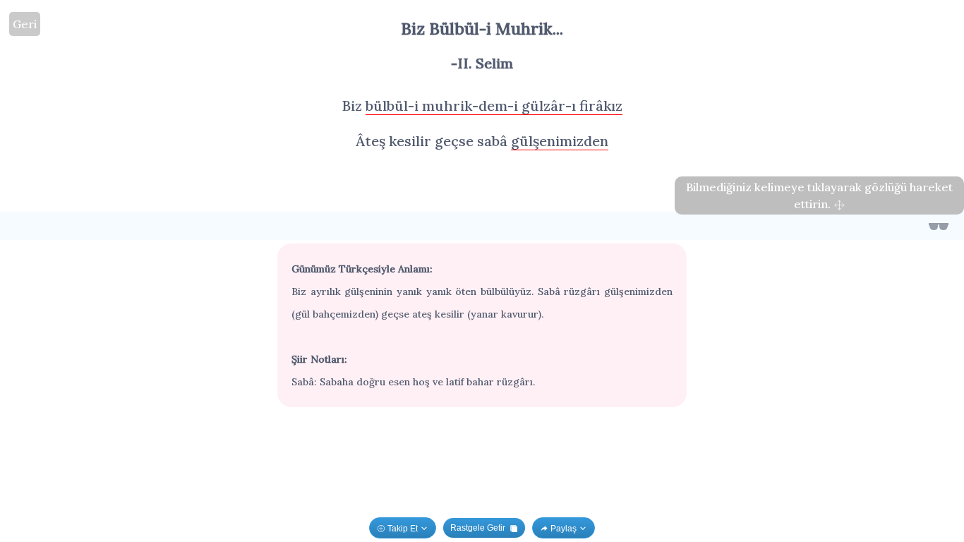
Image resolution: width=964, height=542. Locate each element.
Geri (25, 24)
